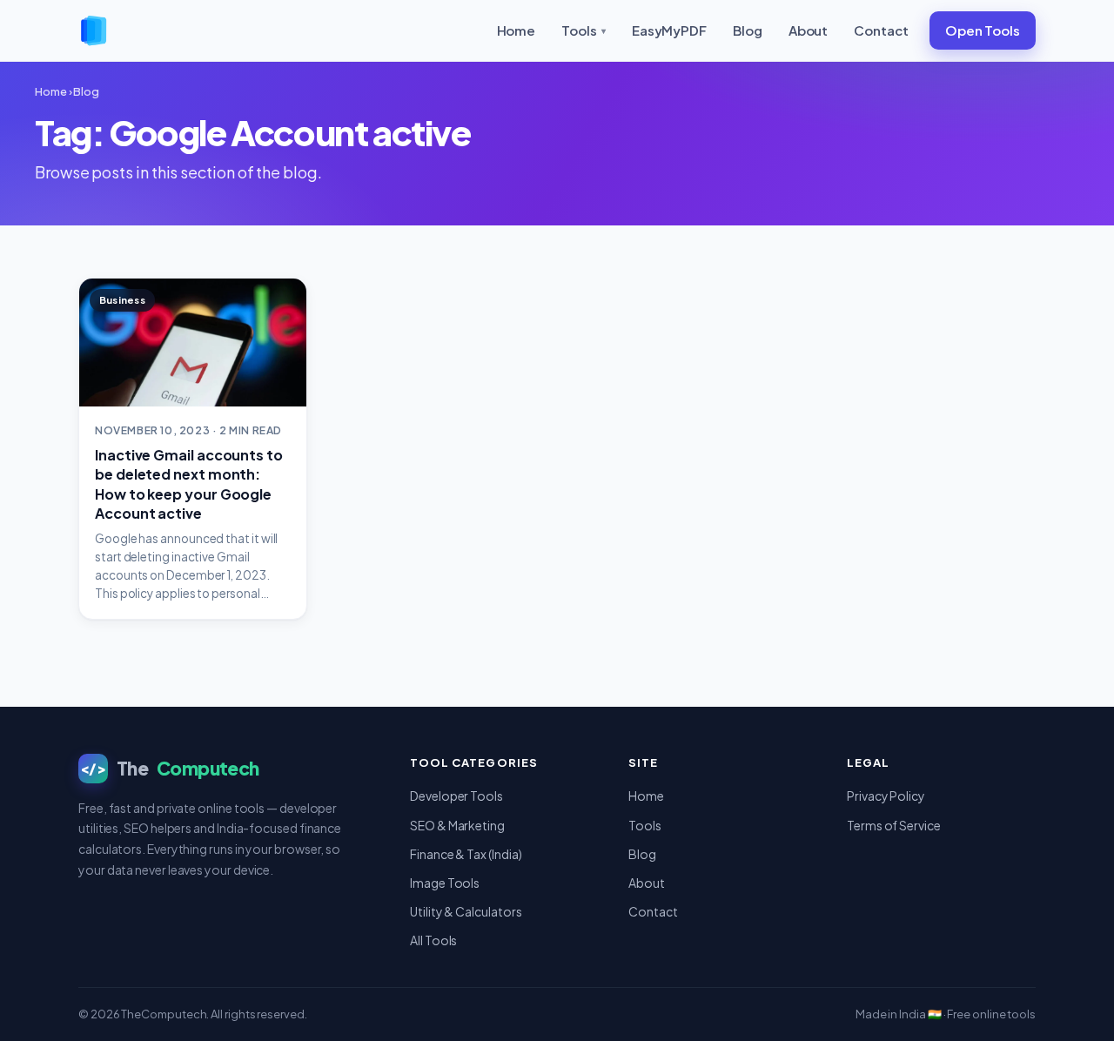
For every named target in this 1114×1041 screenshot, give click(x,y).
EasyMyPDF (669, 30)
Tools (583, 30)
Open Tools (982, 30)
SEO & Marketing (457, 825)
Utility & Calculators (465, 911)
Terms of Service (894, 825)
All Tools (433, 940)
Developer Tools (456, 795)
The (169, 768)
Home (516, 30)
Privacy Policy (886, 795)
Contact (881, 30)
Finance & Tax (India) (465, 854)
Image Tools (445, 882)
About (809, 30)
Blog (747, 30)
